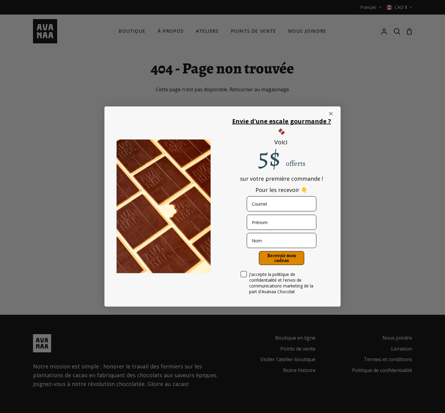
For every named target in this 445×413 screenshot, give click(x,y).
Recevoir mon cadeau (281, 258)
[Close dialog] (331, 113)
